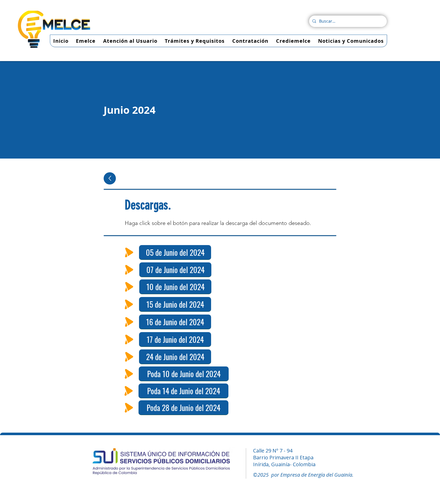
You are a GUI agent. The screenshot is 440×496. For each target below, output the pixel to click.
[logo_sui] (161, 462)
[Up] (110, 178)
